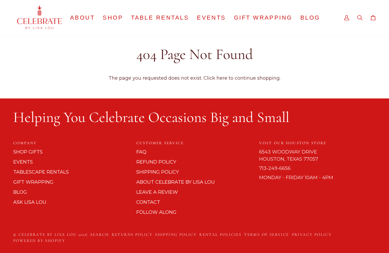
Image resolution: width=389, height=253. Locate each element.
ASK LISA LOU (29, 202)
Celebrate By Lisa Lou (47, 234)
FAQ (141, 152)
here (221, 78)
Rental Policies (220, 234)
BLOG (20, 192)
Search (99, 234)
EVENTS (23, 162)
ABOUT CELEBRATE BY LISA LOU (175, 182)
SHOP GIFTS (28, 152)
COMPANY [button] (25, 143)
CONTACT (148, 202)
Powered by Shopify (39, 240)
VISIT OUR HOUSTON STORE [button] (292, 143)
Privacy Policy (312, 234)
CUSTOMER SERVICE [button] (160, 143)
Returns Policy (132, 234)
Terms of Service (266, 234)
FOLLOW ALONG (156, 212)
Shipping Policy (176, 234)
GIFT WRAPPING (33, 182)
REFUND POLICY (156, 162)
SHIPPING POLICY (157, 172)
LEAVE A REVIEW (157, 192)
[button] (113, 17)
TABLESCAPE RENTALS (41, 172)
